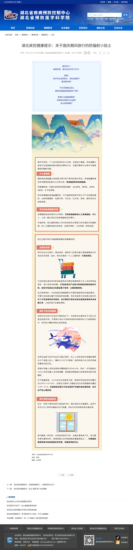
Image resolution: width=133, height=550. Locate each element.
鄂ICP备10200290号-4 (60, 539)
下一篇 (9, 489)
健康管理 (112, 19)
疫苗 (101, 19)
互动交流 (118, 28)
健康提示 (25, 35)
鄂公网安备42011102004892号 (41, 545)
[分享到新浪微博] (88, 52)
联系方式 (26, 542)
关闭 (72, 475)
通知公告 (101, 28)
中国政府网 (14, 528)
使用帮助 (124, 2)
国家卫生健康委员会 (34, 528)
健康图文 (44, 35)
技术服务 (65, 28)
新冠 (97, 19)
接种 (106, 19)
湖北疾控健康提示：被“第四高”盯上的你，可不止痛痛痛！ (28, 514)
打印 (63, 475)
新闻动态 (30, 28)
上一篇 (9, 485)
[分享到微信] (85, 52)
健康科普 (34, 35)
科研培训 (83, 28)
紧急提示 (120, 19)
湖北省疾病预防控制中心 (37, 14)
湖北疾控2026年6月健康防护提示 (19, 501)
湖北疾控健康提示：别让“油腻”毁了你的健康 (30, 489)
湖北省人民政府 (77, 528)
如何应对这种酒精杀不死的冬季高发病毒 (22, 510)
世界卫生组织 (119, 528)
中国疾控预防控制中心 (56, 528)
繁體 (109, 2)
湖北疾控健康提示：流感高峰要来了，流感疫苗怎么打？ (34, 485)
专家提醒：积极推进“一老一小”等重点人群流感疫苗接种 (27, 518)
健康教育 (48, 28)
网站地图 (18, 542)
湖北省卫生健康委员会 (98, 528)
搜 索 (125, 15)
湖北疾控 (99, 538)
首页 (13, 28)
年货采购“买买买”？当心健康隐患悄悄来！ (22, 506)
